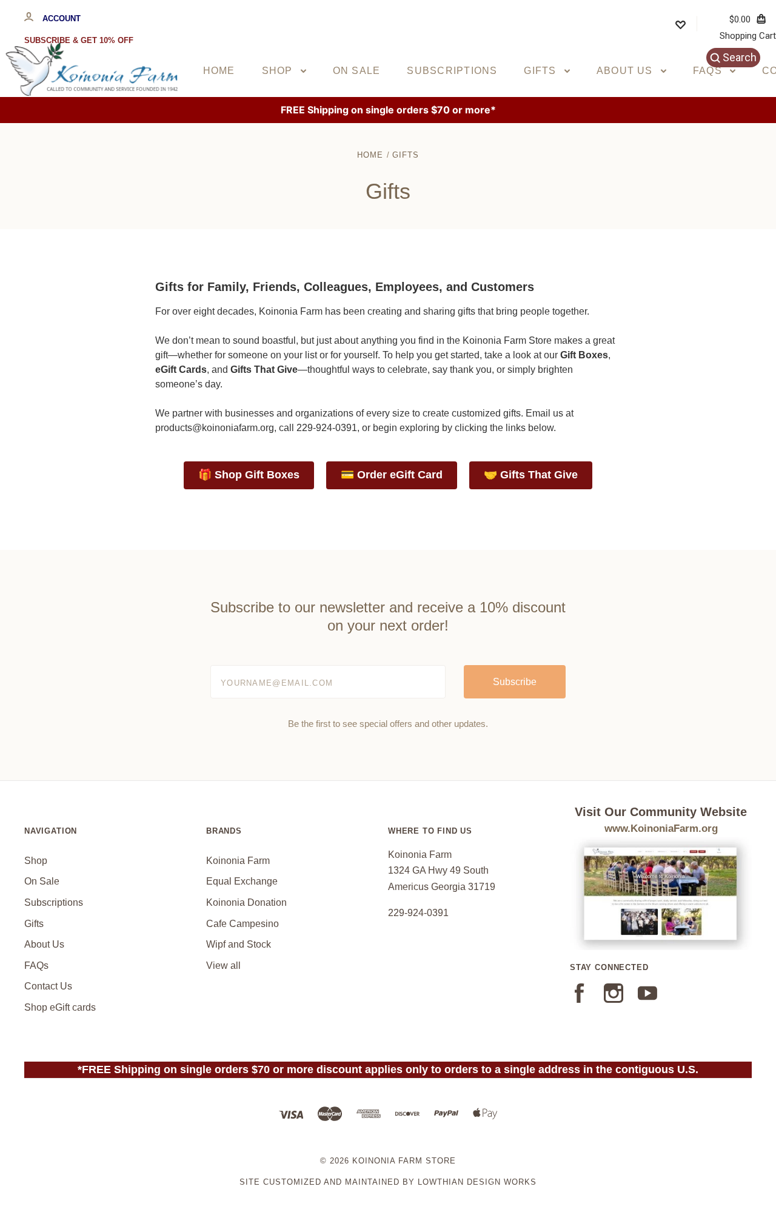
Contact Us (48, 986)
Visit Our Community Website (661, 811)
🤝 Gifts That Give (531, 475)
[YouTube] (647, 999)
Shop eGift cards (60, 1007)
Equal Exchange (242, 881)
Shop (279, 70)
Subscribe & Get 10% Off (78, 40)
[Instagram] (613, 999)
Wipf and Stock (238, 944)
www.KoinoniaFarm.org (661, 828)
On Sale (357, 70)
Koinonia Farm (238, 860)
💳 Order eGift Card (392, 475)
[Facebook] (579, 999)
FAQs (709, 70)
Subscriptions (452, 70)
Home (219, 70)
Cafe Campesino (242, 924)
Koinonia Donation (246, 902)
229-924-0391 (418, 913)
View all (223, 965)
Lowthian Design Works (477, 1182)
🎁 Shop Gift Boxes (248, 475)
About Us (626, 70)
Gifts (541, 70)
